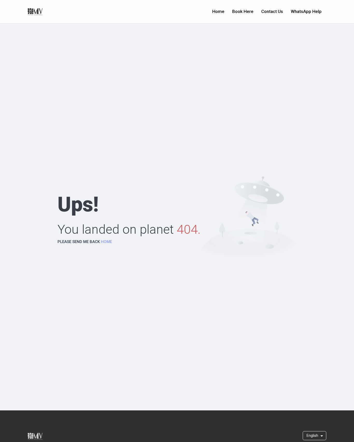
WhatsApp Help (306, 11)
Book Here (242, 11)
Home (218, 11)
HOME (106, 241)
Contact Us (272, 11)
